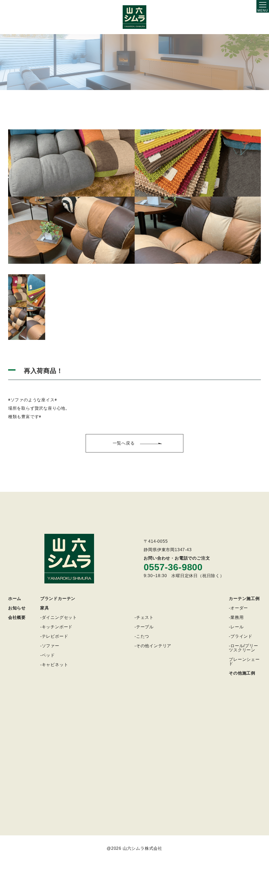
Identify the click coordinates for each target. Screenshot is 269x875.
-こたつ (141, 636)
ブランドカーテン (57, 598)
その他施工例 (242, 673)
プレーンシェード (244, 661)
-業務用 (236, 617)
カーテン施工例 (244, 598)
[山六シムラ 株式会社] (134, 17)
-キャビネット (54, 664)
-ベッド (47, 655)
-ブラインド (240, 636)
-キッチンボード (56, 627)
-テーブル (144, 627)
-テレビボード (54, 636)
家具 (44, 608)
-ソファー (49, 646)
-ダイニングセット (58, 617)
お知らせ (17, 608)
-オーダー (238, 608)
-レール (236, 627)
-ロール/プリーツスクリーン (243, 648)
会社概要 (17, 617)
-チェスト (144, 617)
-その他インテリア (152, 646)
